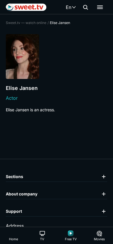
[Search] (85, 7)
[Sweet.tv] (26, 7)
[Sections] (100, 7)
